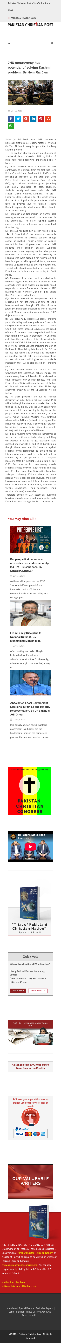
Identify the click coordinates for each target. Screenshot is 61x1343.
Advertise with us (30, 1315)
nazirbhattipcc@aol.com (14, 1282)
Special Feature (26, 1308)
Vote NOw (18, 991)
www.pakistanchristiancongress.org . (20, 1265)
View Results (38, 991)
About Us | (46, 1312)
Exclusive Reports (45, 1308)
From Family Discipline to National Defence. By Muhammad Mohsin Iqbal (25, 637)
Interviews (12, 1308)
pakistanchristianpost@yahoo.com (19, 1286)
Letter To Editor (17, 1312)
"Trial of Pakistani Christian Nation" (36, 1253)
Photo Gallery (32, 1312)
